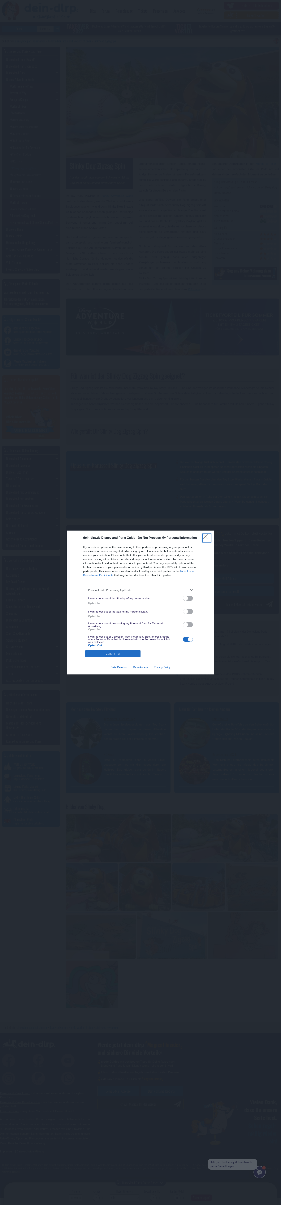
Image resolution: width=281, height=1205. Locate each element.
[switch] (188, 598)
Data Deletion (119, 667)
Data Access (140, 667)
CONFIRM (113, 653)
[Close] (206, 538)
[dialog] (140, 602)
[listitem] (140, 590)
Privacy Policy (162, 667)
